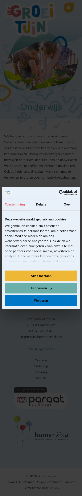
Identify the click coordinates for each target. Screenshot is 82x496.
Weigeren (41, 300)
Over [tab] (67, 204)
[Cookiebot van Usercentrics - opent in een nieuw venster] (59, 192)
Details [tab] (41, 204)
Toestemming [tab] (15, 204)
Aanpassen (38, 288)
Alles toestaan (41, 276)
